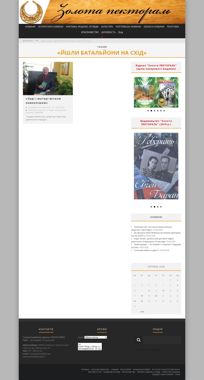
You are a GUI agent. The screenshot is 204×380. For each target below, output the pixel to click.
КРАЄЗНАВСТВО (90, 32)
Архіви (81, 337)
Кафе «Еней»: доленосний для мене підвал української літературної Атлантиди (80, 41)
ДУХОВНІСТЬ (108, 32)
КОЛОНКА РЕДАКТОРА (100, 369)
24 (135, 301)
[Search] (102, 36)
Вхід (120, 32)
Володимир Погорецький (39, 107)
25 (142, 301)
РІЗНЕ (177, 374)
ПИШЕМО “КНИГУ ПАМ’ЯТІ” (163, 374)
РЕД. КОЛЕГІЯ (125, 369)
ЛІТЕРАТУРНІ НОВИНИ (50, 26)
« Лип (142, 311)
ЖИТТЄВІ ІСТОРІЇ (95, 372)
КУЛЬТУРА (107, 26)
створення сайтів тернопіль (147, 349)
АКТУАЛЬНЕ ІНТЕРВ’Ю (141, 369)
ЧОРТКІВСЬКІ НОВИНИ (128, 26)
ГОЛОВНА (85, 369)
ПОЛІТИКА (173, 26)
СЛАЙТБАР (38, 113)
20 (156, 296)
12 (149, 290)
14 (163, 290)
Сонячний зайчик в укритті (146, 250)
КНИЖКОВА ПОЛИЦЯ (111, 372)
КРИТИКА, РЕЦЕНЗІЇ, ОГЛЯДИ (82, 26)
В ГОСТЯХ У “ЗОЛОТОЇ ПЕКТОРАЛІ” (166, 369)
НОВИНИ (30, 26)
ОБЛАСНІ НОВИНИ (154, 26)
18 (142, 296)
